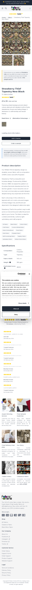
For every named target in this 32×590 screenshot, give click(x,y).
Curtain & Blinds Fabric (18, 227)
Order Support (6, 556)
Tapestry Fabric (22, 236)
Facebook (5, 536)
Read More (5, 118)
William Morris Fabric (20, 239)
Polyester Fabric (16, 233)
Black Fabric (14, 224)
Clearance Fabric (7, 525)
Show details (22, 303)
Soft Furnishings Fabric (9, 236)
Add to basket (16, 138)
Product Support (7, 558)
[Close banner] (29, 274)
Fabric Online (8, 94)
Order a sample (16, 143)
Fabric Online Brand (8, 230)
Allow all (16, 309)
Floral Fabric (19, 230)
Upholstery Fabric (7, 239)
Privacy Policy (6, 575)
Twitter (4, 544)
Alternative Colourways (20, 118)
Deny (16, 314)
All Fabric (5, 224)
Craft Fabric (6, 227)
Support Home (6, 553)
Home (4, 17)
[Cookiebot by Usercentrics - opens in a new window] (18, 274)
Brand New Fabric (7, 527)
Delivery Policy (6, 570)
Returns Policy (6, 573)
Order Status (6, 551)
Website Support (7, 561)
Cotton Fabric (23, 224)
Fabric (10, 17)
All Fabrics (5, 522)
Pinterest (5, 541)
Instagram (5, 539)
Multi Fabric (6, 233)
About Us (5, 534)
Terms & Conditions (8, 568)
